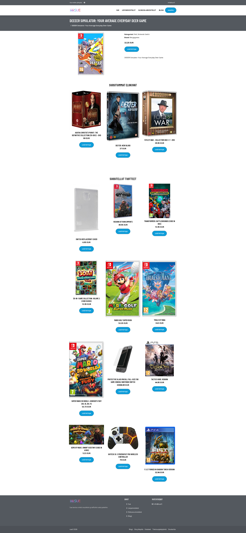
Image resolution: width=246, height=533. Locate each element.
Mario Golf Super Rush (123, 320)
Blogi (161, 10)
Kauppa (171, 10)
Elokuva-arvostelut (147, 10)
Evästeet (148, 529)
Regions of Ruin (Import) (123, 221)
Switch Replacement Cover (86, 239)
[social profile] (84, 2)
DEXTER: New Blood (123, 145)
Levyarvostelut (129, 10)
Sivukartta (172, 529)
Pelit (135, 34)
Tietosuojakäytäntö (159, 529)
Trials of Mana (159, 320)
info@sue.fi (171, 2)
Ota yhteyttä (138, 529)
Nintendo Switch (144, 34)
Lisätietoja (131, 49)
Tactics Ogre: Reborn (159, 379)
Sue (117, 10)
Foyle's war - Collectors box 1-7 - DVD (159, 140)
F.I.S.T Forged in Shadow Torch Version (159, 469)
